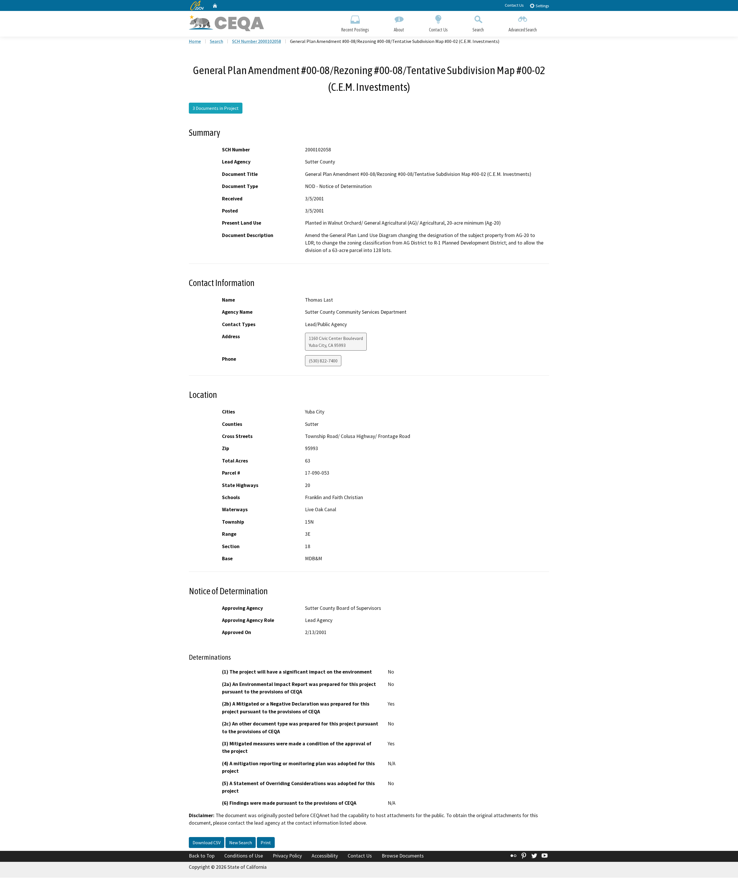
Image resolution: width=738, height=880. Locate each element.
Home (195, 41)
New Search (240, 842)
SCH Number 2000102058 (256, 41)
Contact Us (514, 5)
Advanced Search (523, 29)
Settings (542, 5)
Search (478, 29)
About (399, 29)
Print (266, 842)
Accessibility (325, 856)
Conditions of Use (243, 856)
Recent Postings (355, 29)
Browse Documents (403, 856)
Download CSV (207, 842)
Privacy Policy (287, 856)
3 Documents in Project (216, 108)
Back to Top (201, 856)
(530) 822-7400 (323, 361)
